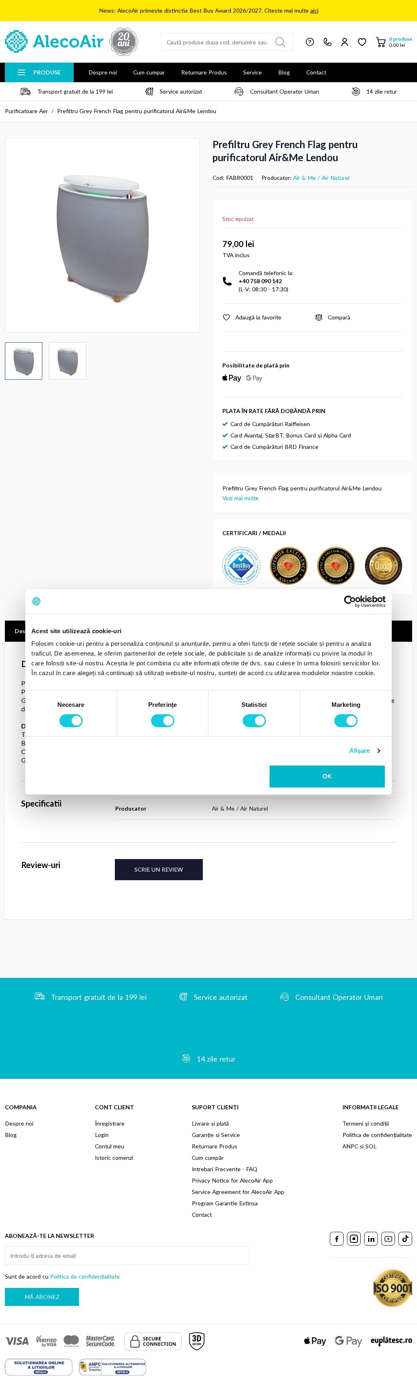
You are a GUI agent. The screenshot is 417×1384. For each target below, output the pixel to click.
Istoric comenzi (114, 1157)
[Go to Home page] (71, 42)
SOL (371, 1146)
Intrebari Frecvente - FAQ (224, 1168)
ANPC (350, 1146)
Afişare (359, 750)
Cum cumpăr (208, 1157)
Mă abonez (41, 1296)
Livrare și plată (210, 1123)
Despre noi (102, 72)
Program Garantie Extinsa (225, 1203)
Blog (284, 72)
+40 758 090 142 (260, 281)
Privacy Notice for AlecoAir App (232, 1180)
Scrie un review (158, 869)
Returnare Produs (204, 72)
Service (252, 72)
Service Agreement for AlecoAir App (238, 1191)
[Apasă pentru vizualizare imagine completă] (102, 235)
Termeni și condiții (365, 1123)
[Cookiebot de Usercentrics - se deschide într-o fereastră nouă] (350, 601)
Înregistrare (110, 1123)
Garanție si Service (216, 1134)
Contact (316, 72)
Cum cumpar (149, 72)
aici (314, 10)
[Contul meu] (344, 42)
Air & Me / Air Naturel (321, 177)
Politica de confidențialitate (377, 1134)
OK (327, 776)
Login (102, 1134)
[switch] (162, 720)
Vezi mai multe (240, 497)
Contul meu (109, 1146)
